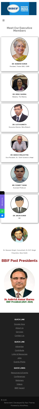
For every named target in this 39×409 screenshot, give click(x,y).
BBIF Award (19, 388)
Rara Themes (30, 403)
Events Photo (19, 362)
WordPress (24, 405)
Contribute (19, 350)
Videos (19, 384)
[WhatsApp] (2, 211)
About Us (20, 328)
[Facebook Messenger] (2, 215)
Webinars (19, 380)
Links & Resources (19, 354)
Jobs (20, 358)
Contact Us (19, 336)
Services (19, 332)
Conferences (19, 376)
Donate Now (19, 324)
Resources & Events (19, 373)
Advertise (19, 346)
